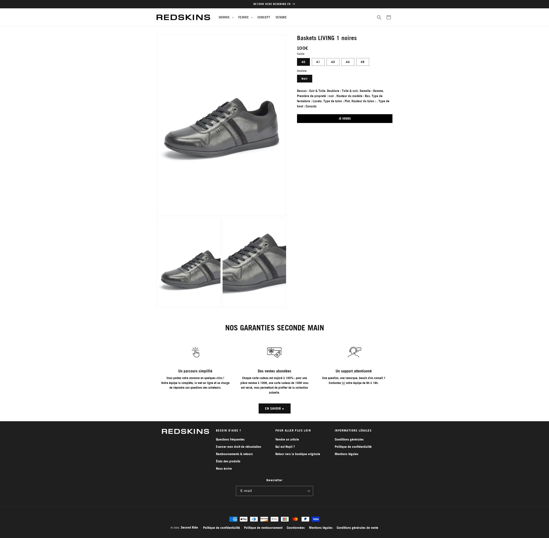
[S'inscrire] (308, 491)
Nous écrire (224, 468)
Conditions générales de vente (357, 528)
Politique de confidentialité (353, 447)
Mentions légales (346, 454)
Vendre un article (287, 439)
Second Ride (189, 527)
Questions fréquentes (230, 439)
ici (343, 383)
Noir (305, 79)
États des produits (228, 461)
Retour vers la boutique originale (297, 454)
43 (333, 62)
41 (318, 62)
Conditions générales (349, 439)
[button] (226, 17)
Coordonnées (296, 528)
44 (348, 62)
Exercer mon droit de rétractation (238, 447)
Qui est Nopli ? (285, 447)
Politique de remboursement (263, 528)
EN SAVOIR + (274, 408)
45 (363, 62)
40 (303, 62)
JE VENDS (345, 118)
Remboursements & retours (234, 454)
